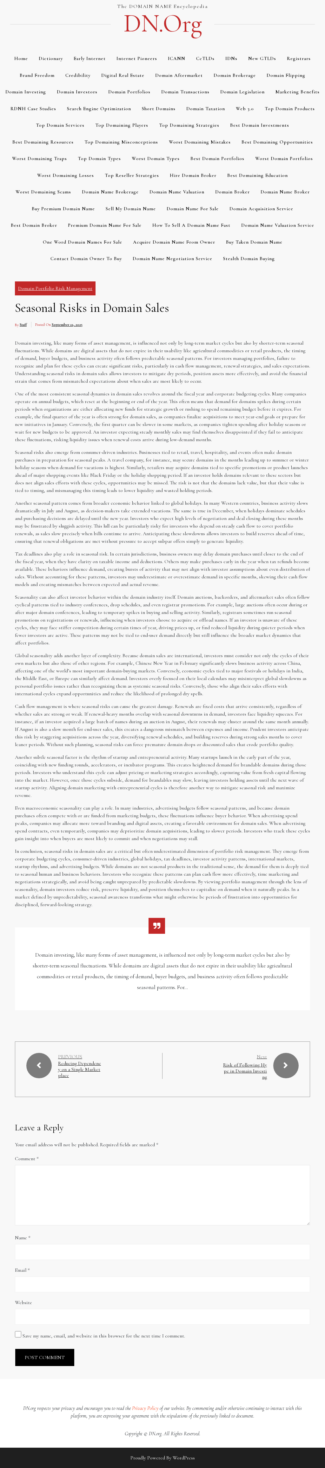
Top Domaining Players (121, 125)
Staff (23, 324)
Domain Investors (77, 92)
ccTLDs (205, 58)
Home (21, 58)
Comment (27, 1158)
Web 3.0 (245, 108)
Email (22, 1270)
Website (23, 1302)
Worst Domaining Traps (39, 158)
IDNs (231, 58)
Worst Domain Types (156, 158)
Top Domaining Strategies (189, 125)
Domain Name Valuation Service (277, 225)
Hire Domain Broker (193, 175)
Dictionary (51, 58)
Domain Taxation (205, 108)
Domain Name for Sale (193, 209)
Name (22, 1238)
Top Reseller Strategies (132, 175)
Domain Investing (25, 92)
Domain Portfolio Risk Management (55, 288)
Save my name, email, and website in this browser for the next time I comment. (104, 1336)
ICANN (176, 58)
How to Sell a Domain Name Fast (191, 225)
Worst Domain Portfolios (284, 158)
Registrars (299, 58)
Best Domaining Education (257, 175)
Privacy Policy (145, 1408)
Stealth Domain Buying (249, 258)
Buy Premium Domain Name (63, 209)
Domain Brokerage (235, 75)
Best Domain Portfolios (217, 158)
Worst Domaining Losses (65, 175)
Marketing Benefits (297, 92)
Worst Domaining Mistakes (200, 142)
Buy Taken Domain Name (254, 242)
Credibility (77, 75)
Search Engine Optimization (99, 108)
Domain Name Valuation (176, 192)
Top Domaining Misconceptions (121, 142)
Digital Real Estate (122, 75)
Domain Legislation (242, 92)
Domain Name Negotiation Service (172, 258)
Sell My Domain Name (131, 209)
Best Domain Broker (34, 225)
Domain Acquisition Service (261, 209)
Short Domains (159, 108)
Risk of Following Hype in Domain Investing (245, 1071)
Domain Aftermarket (179, 75)
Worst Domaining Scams (43, 192)
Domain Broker (232, 192)
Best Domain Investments (259, 125)
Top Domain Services (60, 125)
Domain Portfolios (129, 92)
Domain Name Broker (285, 192)
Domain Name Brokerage (110, 192)
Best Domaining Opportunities (277, 142)
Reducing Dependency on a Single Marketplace (79, 1070)
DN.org (162, 23)
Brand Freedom (37, 75)
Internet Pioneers (136, 58)
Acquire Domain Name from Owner (174, 242)
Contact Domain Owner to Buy (86, 258)
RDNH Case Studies (33, 108)
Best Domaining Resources (43, 142)
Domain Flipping (286, 75)
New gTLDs (262, 58)
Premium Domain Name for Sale (105, 225)
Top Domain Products (290, 108)
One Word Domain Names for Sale (82, 242)
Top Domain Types (99, 158)
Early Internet (90, 58)
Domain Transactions (185, 92)
